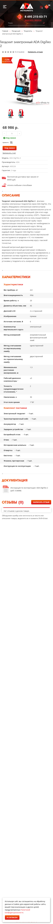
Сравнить (6, 142)
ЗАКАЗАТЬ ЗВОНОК (33, 20)
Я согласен (12, 917)
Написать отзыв (35, 52)
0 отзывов (19, 52)
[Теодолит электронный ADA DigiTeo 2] (11, 113)
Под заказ (9, 148)
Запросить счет (9, 153)
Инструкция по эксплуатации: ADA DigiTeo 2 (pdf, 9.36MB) (29, 489)
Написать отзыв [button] (41, 502)
